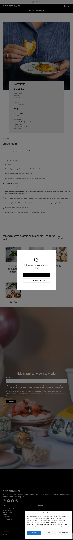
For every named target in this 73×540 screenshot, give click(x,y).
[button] (69, 513)
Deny (49, 532)
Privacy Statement (51, 536)
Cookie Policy (44, 536)
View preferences (63, 532)
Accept (34, 532)
